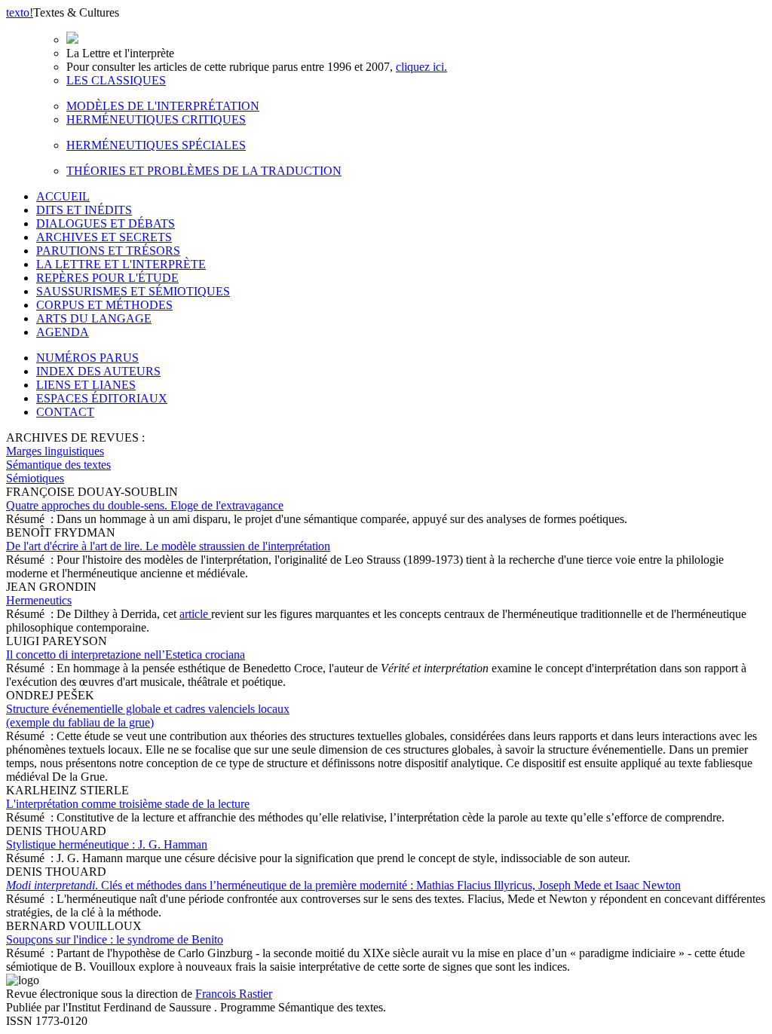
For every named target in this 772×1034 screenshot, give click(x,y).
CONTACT (65, 411)
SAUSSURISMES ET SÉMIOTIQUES (133, 291)
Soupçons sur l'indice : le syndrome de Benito (114, 939)
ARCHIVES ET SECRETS (104, 237)
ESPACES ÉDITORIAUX (101, 398)
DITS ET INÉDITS (84, 209)
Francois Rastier (233, 993)
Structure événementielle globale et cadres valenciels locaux (148, 715)
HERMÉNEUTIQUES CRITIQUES (156, 119)
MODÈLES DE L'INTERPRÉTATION (162, 105)
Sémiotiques (35, 478)
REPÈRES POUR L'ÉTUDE (107, 277)
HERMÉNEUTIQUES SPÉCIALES (156, 145)
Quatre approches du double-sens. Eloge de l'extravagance (144, 505)
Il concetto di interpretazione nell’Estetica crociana (125, 654)
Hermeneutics (39, 600)
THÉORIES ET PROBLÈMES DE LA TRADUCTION (204, 170)
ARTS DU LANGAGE (94, 318)
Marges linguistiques (55, 451)
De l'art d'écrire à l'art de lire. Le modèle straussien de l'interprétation (168, 546)
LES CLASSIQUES (116, 80)
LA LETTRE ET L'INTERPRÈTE (121, 264)
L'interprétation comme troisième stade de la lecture (128, 803)
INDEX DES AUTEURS (98, 371)
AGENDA (62, 332)
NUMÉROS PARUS (87, 357)
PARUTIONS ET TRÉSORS (108, 250)
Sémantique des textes (58, 464)
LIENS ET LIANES (86, 384)
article (195, 613)
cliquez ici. (421, 66)
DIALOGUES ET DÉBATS (105, 223)
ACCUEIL (63, 196)
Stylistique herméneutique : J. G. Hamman (106, 844)
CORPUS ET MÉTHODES (104, 304)
